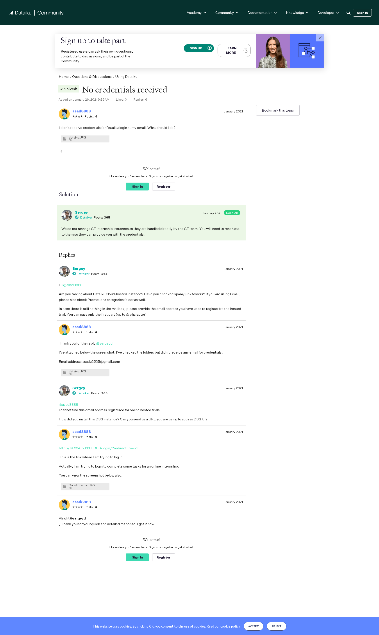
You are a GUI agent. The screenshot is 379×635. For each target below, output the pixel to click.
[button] (320, 37)
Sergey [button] (81, 212)
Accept (253, 626)
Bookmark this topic (278, 110)
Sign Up (195, 48)
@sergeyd (104, 343)
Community (224, 12)
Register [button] (164, 186)
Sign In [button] (137, 186)
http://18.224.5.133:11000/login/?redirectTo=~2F (99, 448)
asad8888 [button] (81, 111)
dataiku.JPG (77, 137)
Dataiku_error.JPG (82, 485)
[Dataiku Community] (36, 13)
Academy (194, 12)
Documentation (260, 12)
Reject (277, 626)
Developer (326, 12)
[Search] (348, 13)
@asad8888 (72, 285)
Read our (223, 626)
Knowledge (295, 12)
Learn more (230, 50)
